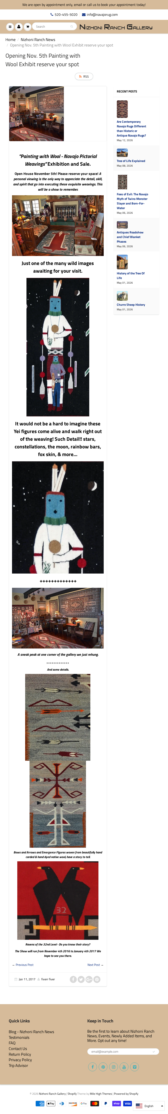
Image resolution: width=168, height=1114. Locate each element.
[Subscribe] (153, 1051)
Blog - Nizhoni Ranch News (31, 1032)
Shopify (72, 1093)
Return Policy (20, 1054)
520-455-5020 (66, 14)
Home (10, 40)
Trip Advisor (18, 1065)
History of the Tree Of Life (131, 275)
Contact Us (18, 1049)
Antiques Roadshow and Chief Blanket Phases (130, 237)
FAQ (12, 1043)
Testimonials (19, 1037)
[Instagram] (113, 1066)
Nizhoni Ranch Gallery (52, 1093)
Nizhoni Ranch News (38, 40)
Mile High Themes (101, 1093)
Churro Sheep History (131, 304)
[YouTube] (124, 1066)
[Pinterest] (103, 1066)
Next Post (94, 964)
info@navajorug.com (102, 14)
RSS (86, 76)
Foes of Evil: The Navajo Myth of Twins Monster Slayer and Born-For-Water (132, 201)
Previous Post (24, 964)
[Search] (71, 26)
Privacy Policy (20, 1060)
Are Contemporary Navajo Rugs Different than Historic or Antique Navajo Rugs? (131, 128)
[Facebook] (92, 1066)
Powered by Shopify (126, 1093)
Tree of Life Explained (131, 160)
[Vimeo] (134, 1066)
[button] (149, 1106)
